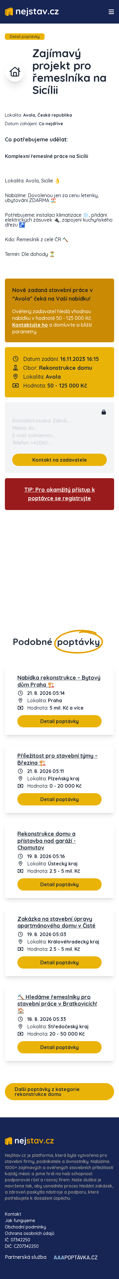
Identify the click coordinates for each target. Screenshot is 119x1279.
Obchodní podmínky (25, 1227)
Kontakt (13, 1214)
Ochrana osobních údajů (29, 1233)
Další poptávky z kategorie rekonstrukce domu (47, 1091)
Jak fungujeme (20, 1220)
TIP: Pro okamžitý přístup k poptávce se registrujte (59, 494)
